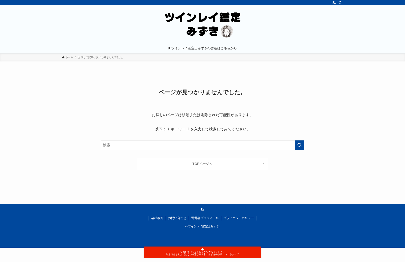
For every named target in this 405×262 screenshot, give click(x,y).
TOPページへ (202, 164)
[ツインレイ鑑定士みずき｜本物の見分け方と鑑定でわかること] (202, 25)
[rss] (334, 2)
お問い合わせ (177, 218)
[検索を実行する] (299, 145)
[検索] (340, 2)
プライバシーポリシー (238, 218)
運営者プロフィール (205, 218)
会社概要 (157, 218)
